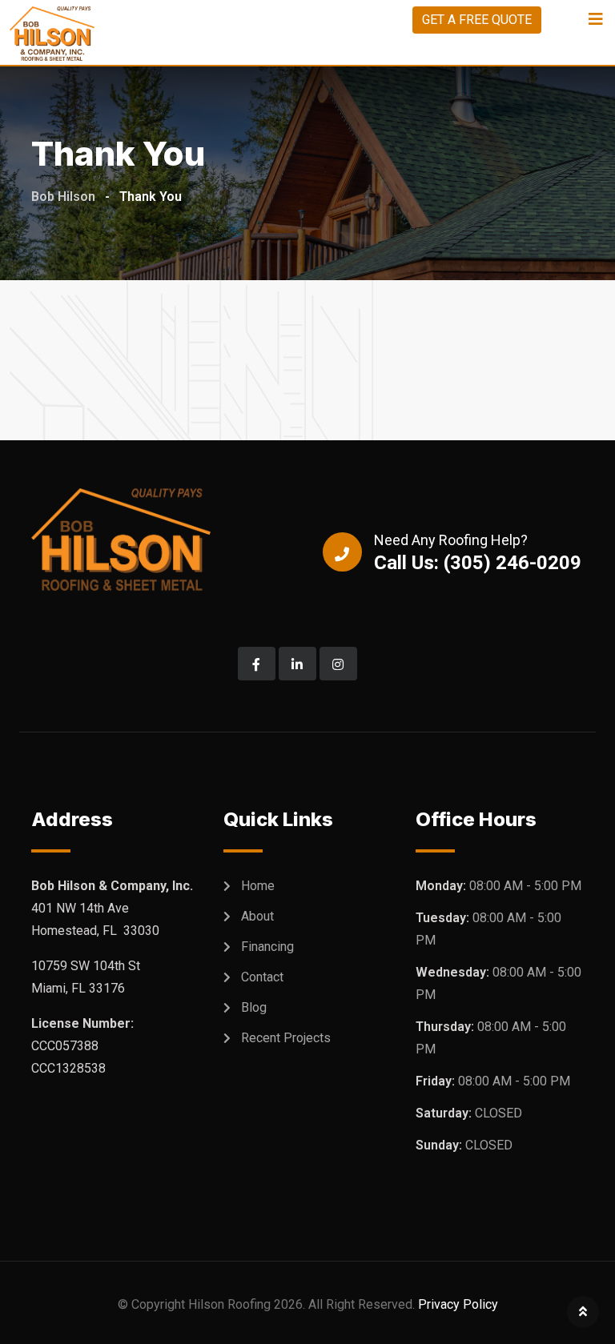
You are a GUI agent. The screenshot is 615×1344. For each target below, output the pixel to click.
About (257, 916)
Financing (267, 946)
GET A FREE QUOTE (477, 19)
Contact (262, 977)
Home (258, 885)
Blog (254, 1007)
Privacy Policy (458, 1304)
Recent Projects (286, 1037)
